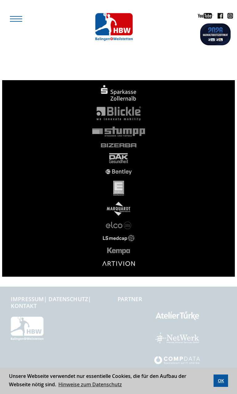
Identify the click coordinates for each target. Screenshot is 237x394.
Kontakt (24, 306)
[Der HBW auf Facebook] (218, 17)
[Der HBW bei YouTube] (204, 17)
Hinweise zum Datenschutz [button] (90, 384)
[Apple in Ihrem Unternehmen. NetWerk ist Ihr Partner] (177, 341)
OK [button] (221, 380)
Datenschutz (68, 299)
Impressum (27, 299)
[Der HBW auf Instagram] (228, 17)
